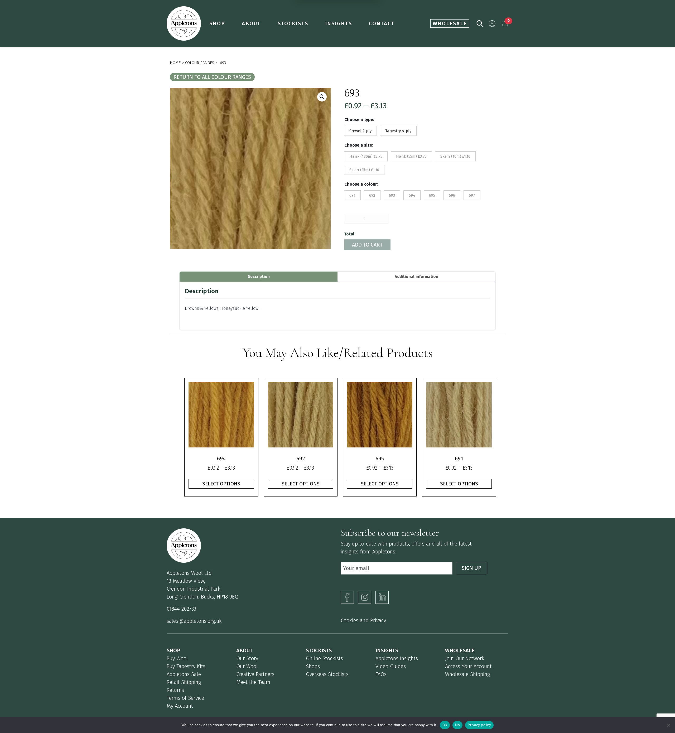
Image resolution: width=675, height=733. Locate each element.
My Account (180, 706)
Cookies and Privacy (363, 620)
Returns (175, 690)
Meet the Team (253, 682)
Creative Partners (255, 674)
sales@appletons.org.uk (194, 621)
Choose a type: (359, 119)
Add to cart (367, 245)
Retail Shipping (184, 682)
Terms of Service (185, 698)
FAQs (381, 674)
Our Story (247, 658)
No (457, 725)
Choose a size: (358, 145)
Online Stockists (324, 658)
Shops (313, 666)
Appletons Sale (184, 674)
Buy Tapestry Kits (186, 666)
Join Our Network (464, 658)
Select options (221, 484)
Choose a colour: (361, 184)
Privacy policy (479, 725)
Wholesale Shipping (467, 674)
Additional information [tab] (416, 276)
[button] (492, 23)
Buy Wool (177, 658)
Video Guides (390, 666)
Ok (444, 725)
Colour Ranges (199, 62)
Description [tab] (259, 276)
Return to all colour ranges (212, 77)
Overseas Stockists (327, 674)
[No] (668, 725)
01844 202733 (181, 609)
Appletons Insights (396, 658)
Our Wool (247, 666)
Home (175, 62)
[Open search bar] (480, 23)
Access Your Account (468, 666)
